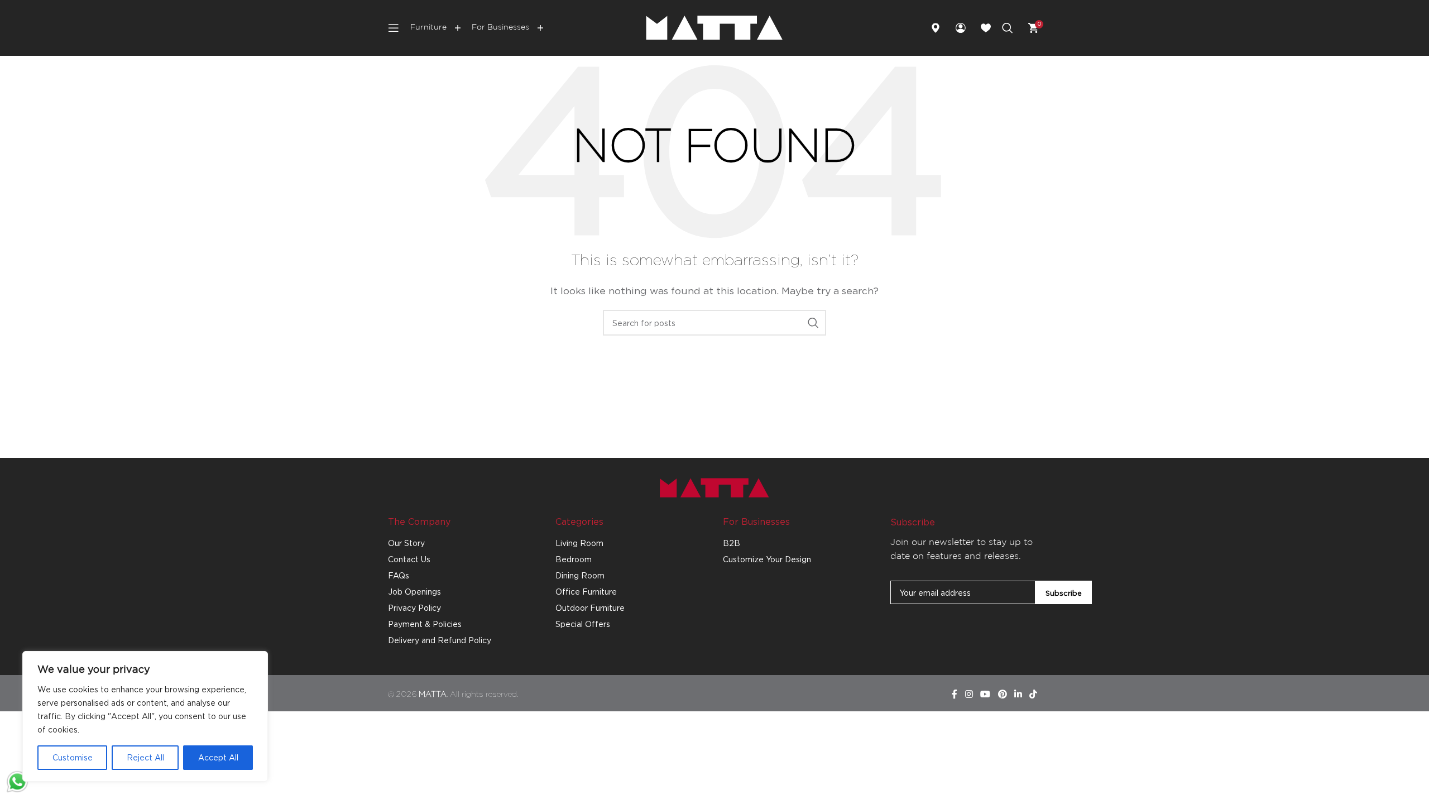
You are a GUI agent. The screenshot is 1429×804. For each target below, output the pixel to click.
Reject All (145, 757)
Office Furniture (586, 591)
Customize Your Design (767, 559)
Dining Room (580, 575)
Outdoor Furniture (590, 608)
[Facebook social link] (954, 694)
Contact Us (409, 559)
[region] (145, 716)
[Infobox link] (940, 28)
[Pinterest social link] (1002, 694)
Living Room (579, 543)
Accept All (218, 757)
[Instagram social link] (968, 694)
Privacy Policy (414, 608)
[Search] (1007, 28)
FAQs (398, 575)
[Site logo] (714, 27)
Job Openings (414, 591)
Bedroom (573, 559)
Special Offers (582, 624)
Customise (72, 757)
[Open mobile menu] (393, 28)
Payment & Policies (425, 624)
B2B (731, 543)
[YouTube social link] (985, 694)
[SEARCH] (813, 323)
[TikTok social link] (1033, 694)
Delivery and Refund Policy (439, 640)
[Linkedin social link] (1017, 694)
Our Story (406, 543)
